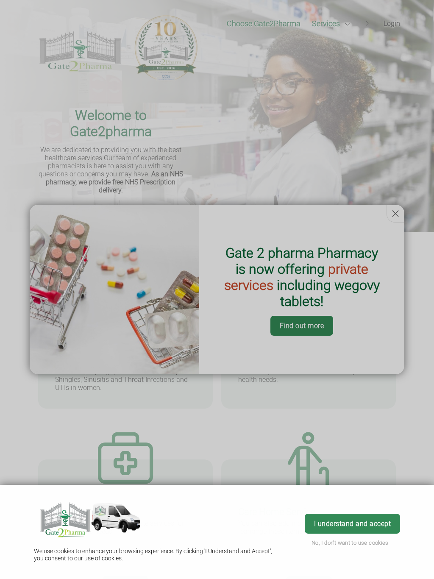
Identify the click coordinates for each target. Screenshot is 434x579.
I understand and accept (352, 524)
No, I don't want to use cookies (350, 543)
